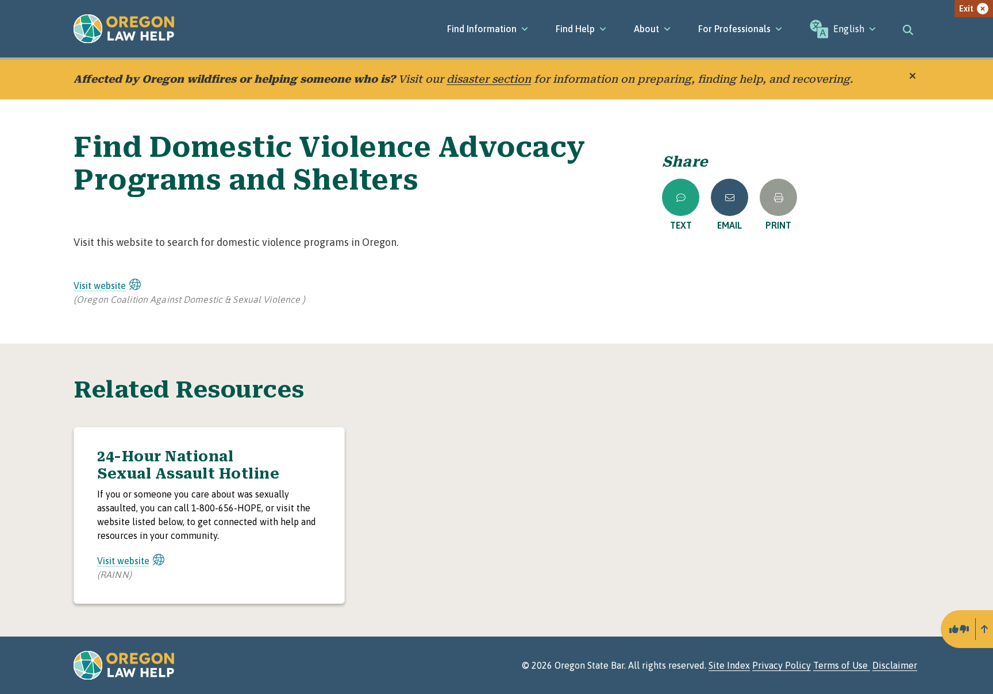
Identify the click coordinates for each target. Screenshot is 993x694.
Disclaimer (894, 665)
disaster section (489, 79)
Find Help (575, 29)
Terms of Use (841, 665)
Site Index (729, 665)
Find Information (482, 29)
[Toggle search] (907, 29)
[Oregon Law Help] (124, 28)
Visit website (100, 285)
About (646, 29)
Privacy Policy (781, 665)
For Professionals (734, 29)
